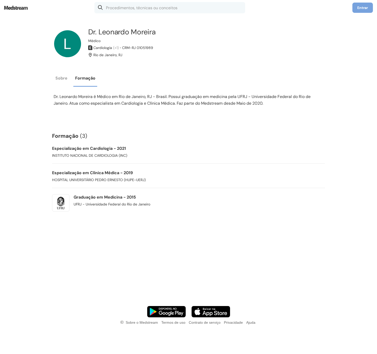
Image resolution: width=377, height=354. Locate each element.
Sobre (61, 78)
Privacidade (233, 322)
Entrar (362, 7)
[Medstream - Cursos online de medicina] (17, 7)
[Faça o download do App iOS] (211, 311)
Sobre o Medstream (142, 322)
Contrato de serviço (205, 322)
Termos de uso (173, 322)
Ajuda (250, 322)
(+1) (116, 47)
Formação (85, 78)
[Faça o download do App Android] (166, 311)
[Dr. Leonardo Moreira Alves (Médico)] (67, 43)
